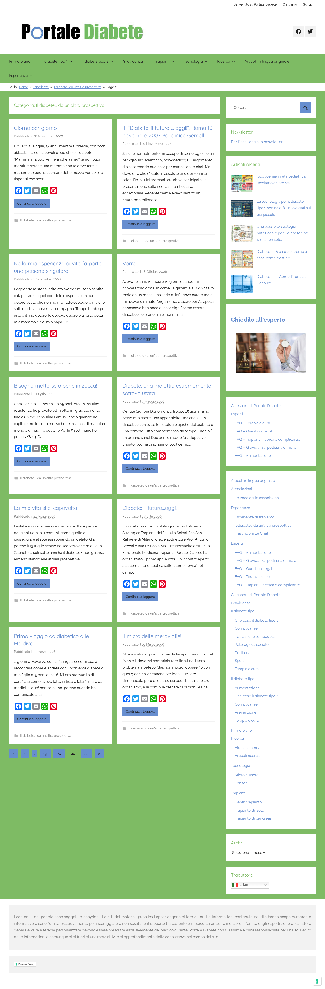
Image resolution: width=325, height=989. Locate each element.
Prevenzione (245, 712)
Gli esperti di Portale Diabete (256, 405)
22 (86, 753)
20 (59, 753)
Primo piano (19, 61)
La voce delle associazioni (257, 498)
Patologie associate (252, 644)
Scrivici (308, 4)
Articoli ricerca (247, 755)
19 (45, 753)
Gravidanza (133, 61)
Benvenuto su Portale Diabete (255, 4)
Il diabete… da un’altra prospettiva (263, 525)
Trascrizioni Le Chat (251, 533)
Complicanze (246, 628)
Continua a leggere (31, 204)
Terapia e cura (247, 669)
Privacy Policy (26, 964)
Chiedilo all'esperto (258, 319)
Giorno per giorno (35, 127)
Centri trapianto (248, 802)
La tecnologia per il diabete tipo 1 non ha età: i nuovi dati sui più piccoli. (284, 208)
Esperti (237, 414)
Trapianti (162, 61)
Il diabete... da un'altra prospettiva (45, 220)
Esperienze (18, 75)
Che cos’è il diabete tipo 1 (256, 620)
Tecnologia (193, 61)
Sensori (241, 783)
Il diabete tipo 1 (54, 61)
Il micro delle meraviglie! (151, 636)
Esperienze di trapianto (254, 517)
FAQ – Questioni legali (254, 431)
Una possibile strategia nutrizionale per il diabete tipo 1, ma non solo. (282, 233)
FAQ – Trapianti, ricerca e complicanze (267, 439)
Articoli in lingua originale (267, 61)
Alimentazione (247, 688)
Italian (243, 885)
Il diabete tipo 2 (95, 61)
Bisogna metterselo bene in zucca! (55, 385)
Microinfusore (247, 775)
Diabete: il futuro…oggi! (149, 507)
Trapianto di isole (249, 810)
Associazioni (241, 489)
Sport (239, 660)
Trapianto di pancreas (253, 818)
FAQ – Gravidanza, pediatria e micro (265, 447)
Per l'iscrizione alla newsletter (257, 142)
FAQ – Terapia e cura (252, 423)
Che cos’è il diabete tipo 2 (256, 696)
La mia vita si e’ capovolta (45, 507)
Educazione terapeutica (255, 636)
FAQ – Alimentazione (253, 455)
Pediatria (242, 652)
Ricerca (223, 61)
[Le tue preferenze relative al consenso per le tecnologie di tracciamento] (317, 981)
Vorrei (129, 263)
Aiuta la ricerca (247, 747)
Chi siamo (290, 4)
